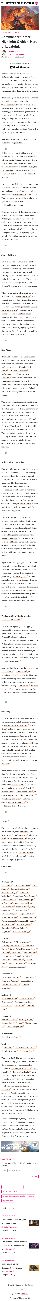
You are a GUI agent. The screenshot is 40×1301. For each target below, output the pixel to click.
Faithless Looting (9, 1019)
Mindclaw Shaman (28, 917)
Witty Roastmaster (24, 792)
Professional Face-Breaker (24, 896)
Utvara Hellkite (19, 195)
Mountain (8, 1048)
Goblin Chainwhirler (26, 795)
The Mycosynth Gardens (25, 1048)
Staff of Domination (14, 750)
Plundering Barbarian (11, 799)
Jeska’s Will (28, 743)
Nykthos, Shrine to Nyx (21, 1068)
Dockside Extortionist (11, 619)
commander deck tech (10, 1187)
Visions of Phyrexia (10, 981)
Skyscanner (24, 686)
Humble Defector (9, 900)
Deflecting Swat (20, 576)
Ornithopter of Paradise (12, 945)
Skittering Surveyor (24, 689)
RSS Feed (20, 1289)
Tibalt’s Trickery (26, 998)
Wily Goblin (21, 672)
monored (31, 1196)
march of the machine (10, 1191)
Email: (3, 1170)
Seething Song (23, 296)
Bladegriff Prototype (21, 931)
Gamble (19, 1023)
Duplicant (6, 931)
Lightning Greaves (17, 967)
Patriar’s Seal (16, 949)
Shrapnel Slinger (26, 900)
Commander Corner (10, 33)
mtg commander (8, 1201)
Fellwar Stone (7, 942)
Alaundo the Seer (19, 371)
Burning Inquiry (26, 1019)
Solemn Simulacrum (16, 802)
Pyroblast (24, 832)
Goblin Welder (8, 924)
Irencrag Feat (7, 1023)
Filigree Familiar (26, 914)
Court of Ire (26, 981)
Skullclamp (18, 960)
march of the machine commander (14, 1196)
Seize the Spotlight (15, 1027)
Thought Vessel (22, 942)
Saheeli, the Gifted (9, 538)
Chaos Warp (21, 835)
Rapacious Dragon (12, 661)
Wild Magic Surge (9, 998)
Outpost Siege (28, 977)
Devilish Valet (26, 788)
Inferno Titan (26, 504)
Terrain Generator (9, 1051)
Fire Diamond (30, 953)
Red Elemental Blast (23, 1002)
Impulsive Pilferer (9, 675)
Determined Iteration (11, 977)
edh (21, 1187)
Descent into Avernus (11, 984)
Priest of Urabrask (9, 637)
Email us (24, 1294)
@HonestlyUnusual (16, 54)
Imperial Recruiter (27, 921)
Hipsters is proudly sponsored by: (20, 63)
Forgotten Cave (26, 1051)
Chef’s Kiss (19, 1005)
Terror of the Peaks (21, 1072)
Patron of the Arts (9, 921)
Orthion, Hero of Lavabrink (15, 725)
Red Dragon (7, 903)
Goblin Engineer (24, 924)
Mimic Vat (6, 960)
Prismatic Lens (8, 956)
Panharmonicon (24, 956)
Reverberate (7, 835)
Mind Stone (17, 953)
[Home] (21, 3)
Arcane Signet (30, 949)
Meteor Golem (19, 928)
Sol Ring (5, 953)
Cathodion (6, 928)
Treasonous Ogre (16, 736)
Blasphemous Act (18, 839)
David (27, 1298)
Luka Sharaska (14, 51)
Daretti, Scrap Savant (11, 1037)
